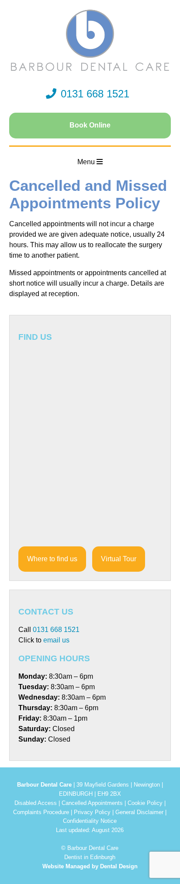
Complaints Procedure (41, 812)
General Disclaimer (139, 812)
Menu (87, 162)
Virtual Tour (118, 559)
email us (56, 640)
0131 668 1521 (95, 94)
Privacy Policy (92, 812)
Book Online (90, 125)
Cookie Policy (145, 803)
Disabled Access (35, 803)
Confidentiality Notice (90, 821)
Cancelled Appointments (92, 803)
